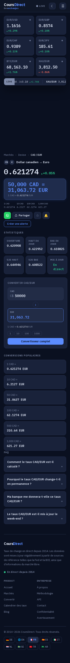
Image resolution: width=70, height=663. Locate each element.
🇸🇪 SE (21, 646)
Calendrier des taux (15, 605)
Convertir (9, 599)
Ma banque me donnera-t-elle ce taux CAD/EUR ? (34, 499)
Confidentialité (45, 611)
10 (18, 333)
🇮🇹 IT (56, 639)
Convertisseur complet (35, 341)
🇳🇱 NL (9, 646)
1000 (37, 333)
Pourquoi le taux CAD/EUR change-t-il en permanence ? (33, 481)
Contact (41, 605)
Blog (6, 611)
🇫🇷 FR (33, 639)
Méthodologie (45, 593)
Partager (24, 215)
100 (27, 333)
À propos (42, 587)
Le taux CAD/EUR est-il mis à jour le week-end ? (32, 516)
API (39, 599)
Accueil (8, 587)
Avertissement (45, 617)
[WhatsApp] (7, 215)
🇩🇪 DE (9, 639)
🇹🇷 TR (32, 646)
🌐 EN (21, 639)
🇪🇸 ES (45, 639)
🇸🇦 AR (44, 646)
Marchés (9, 593)
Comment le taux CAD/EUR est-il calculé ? (30, 464)
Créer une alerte (17, 223)
